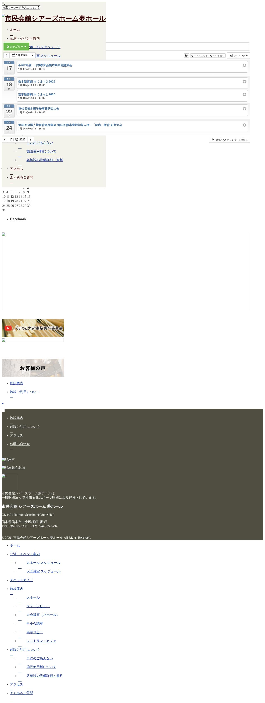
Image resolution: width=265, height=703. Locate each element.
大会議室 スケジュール (43, 571)
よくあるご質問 (21, 177)
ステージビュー (38, 606)
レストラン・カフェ (41, 641)
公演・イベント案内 (25, 38)
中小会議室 (34, 623)
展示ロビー (34, 632)
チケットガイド (21, 580)
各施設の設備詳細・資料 (44, 160)
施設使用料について (41, 151)
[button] (229, 140)
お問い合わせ (20, 444)
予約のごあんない (39, 142)
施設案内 (16, 383)
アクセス (16, 168)
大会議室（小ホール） (43, 615)
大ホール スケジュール (43, 47)
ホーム (15, 29)
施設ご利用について (25, 134)
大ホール (33, 597)
